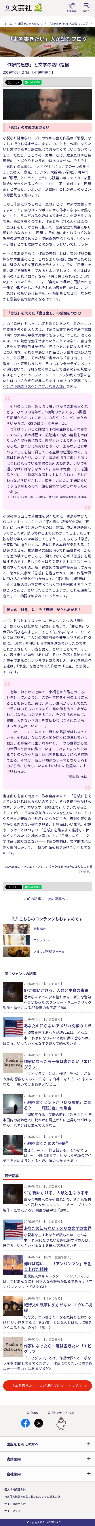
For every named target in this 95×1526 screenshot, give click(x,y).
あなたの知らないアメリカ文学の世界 (57, 1025)
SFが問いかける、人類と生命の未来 (56, 990)
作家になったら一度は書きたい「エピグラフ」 (57, 1064)
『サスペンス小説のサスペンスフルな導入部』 (47, 383)
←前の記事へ (34, 898)
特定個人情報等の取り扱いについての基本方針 (32, 1496)
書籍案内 (14, 1459)
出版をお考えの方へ (30, 23)
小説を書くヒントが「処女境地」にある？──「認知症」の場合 (57, 1105)
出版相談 (72, 8)
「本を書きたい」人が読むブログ (68, 23)
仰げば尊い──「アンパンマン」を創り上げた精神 (57, 1266)
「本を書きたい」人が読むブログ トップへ (46, 1385)
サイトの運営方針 (15, 1504)
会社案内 (14, 1474)
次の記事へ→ (58, 898)
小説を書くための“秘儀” (46, 1143)
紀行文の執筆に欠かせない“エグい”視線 (58, 1307)
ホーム (8, 23)
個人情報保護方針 (15, 1489)
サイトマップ (12, 1511)
